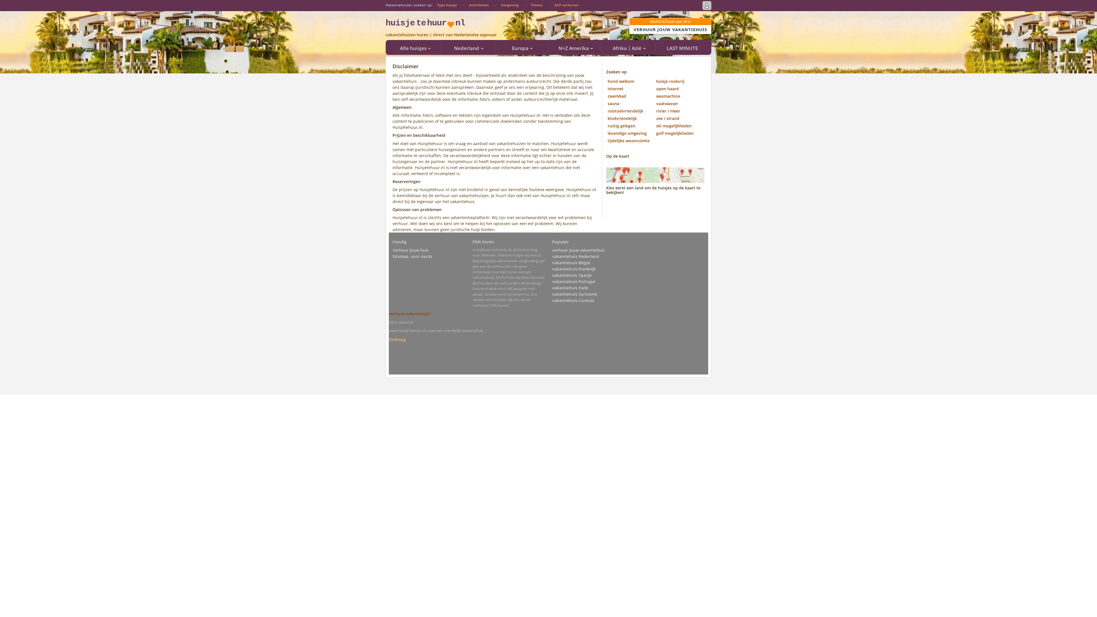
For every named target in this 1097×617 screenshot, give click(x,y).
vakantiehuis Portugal (573, 281)
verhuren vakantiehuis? (410, 313)
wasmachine (668, 96)
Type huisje (447, 5)
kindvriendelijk (622, 118)
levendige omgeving (627, 133)
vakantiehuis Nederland (575, 256)
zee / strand (667, 118)
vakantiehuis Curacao (573, 300)
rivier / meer (668, 111)
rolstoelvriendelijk (625, 111)
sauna (613, 103)
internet (616, 88)
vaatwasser (667, 103)
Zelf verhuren (566, 5)
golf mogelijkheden (675, 133)
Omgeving (510, 5)
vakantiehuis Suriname (574, 294)
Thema (537, 5)
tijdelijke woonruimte (629, 140)
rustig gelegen (621, 126)
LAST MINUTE (682, 48)
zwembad (617, 96)
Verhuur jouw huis (411, 250)
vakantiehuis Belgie (571, 262)
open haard (667, 88)
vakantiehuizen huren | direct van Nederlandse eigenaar (441, 35)
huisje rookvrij (670, 81)
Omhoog (397, 339)
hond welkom (621, 81)
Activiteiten (479, 5)
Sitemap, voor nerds (412, 256)
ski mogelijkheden (674, 126)
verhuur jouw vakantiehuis (578, 250)
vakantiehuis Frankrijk (574, 269)
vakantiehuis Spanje (572, 275)
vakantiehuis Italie (570, 288)
